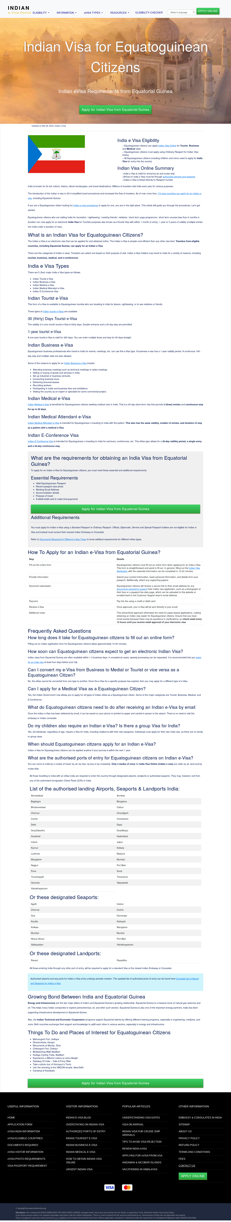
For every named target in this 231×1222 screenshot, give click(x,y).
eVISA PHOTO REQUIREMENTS (26, 1159)
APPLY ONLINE (208, 11)
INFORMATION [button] (66, 12)
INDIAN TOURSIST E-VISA (81, 1138)
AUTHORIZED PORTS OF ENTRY (86, 1131)
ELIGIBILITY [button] (40, 12)
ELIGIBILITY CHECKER (149, 12)
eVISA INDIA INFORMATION (24, 1131)
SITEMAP (184, 1124)
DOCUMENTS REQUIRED (23, 1145)
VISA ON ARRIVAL (133, 1124)
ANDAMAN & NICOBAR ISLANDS (141, 1162)
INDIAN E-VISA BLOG (78, 1117)
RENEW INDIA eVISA (134, 1148)
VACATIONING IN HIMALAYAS (139, 1169)
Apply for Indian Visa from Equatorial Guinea (115, 109)
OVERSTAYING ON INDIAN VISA (85, 1124)
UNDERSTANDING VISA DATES (141, 1117)
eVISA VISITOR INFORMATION (25, 1152)
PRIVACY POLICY (189, 1138)
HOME (11, 1117)
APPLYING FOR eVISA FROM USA (142, 1155)
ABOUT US (185, 1131)
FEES (182, 1159)
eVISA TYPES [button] (92, 12)
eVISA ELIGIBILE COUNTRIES (25, 1138)
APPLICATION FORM (20, 1124)
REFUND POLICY (189, 1145)
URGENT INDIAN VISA (79, 1169)
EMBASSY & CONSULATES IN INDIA (200, 1117)
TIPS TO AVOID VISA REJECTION (142, 1141)
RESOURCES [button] (118, 12)
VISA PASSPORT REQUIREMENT (27, 1165)
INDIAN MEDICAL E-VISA (80, 1152)
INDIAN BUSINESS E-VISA (81, 1145)
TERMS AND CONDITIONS (194, 1152)
